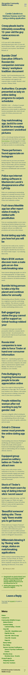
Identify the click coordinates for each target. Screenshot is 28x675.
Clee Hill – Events (10, 638)
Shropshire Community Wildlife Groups (10, 4)
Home (4, 615)
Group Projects (7, 658)
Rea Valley (6, 645)
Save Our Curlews (9, 663)
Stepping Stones (8, 660)
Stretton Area (7, 654)
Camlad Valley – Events (12, 626)
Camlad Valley (8, 624)
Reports (7, 640)
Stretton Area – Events (12, 656)
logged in (13, 601)
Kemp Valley (7, 642)
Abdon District (8, 622)
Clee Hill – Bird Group (12, 635)
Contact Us (5, 618)
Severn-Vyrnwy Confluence (12, 647)
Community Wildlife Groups (11, 620)
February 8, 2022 (9, 568)
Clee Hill (6, 629)
